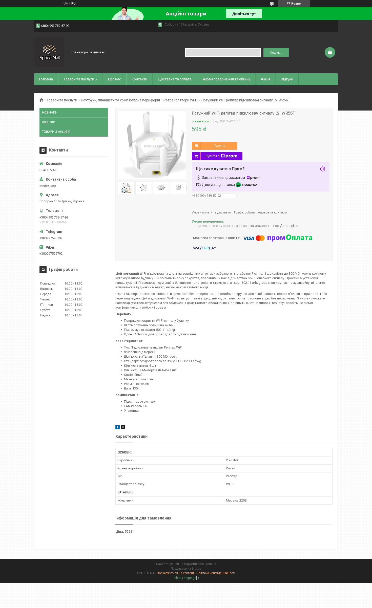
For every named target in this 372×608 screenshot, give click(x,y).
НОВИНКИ (49, 112)
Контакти (139, 79)
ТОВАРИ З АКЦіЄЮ (56, 132)
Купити (219, 146)
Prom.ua (210, 564)
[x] (123, 428)
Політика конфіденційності (215, 573)
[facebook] (117, 428)
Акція (265, 79)
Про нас (114, 79)
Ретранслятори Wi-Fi (180, 100)
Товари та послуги (79, 79)
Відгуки (287, 79)
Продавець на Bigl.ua (186, 568)
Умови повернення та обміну (226, 79)
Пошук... (276, 52)
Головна (46, 79)
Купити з (213, 156)
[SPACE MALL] (49, 52)
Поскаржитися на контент (175, 573)
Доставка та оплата (175, 79)
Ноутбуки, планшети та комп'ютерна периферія (120, 100)
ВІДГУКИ (48, 122)
